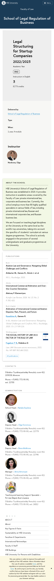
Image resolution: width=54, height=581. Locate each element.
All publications (12, 356)
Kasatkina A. (11, 316)
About (8, 520)
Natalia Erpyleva (24, 408)
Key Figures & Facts (13, 528)
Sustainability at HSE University (18, 533)
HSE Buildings (10, 550)
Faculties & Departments (15, 537)
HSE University (12, 3)
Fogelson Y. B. (11, 343)
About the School (15, 182)
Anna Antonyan (21, 471)
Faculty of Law (27, 9)
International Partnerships (15, 541)
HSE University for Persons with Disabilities (22, 554)
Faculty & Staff (11, 545)
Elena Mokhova (24, 448)
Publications (13, 256)
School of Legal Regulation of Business (27, 20)
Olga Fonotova (24, 425)
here (34, 564)
